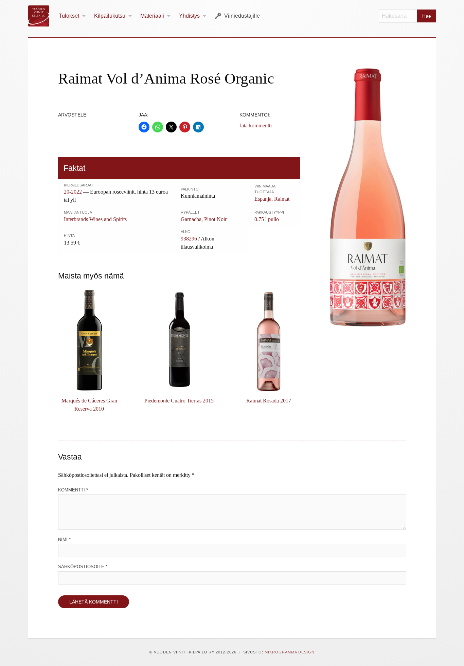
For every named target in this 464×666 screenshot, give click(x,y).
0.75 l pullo (266, 219)
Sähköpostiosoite (82, 566)
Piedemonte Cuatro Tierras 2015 (179, 400)
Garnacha (191, 219)
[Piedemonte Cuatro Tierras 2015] (179, 340)
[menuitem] (72, 16)
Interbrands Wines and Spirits (95, 219)
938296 (189, 238)
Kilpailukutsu (109, 16)
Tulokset (69, 16)
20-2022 (73, 192)
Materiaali (152, 16)
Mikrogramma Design (290, 652)
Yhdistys (189, 16)
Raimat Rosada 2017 (268, 400)
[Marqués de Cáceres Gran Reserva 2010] (89, 340)
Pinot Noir (215, 219)
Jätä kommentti (255, 125)
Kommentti (73, 489)
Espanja (262, 199)
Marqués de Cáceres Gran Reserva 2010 (89, 405)
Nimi (64, 539)
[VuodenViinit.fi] (41, 15)
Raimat (281, 199)
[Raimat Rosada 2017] (268, 340)
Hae (426, 16)
